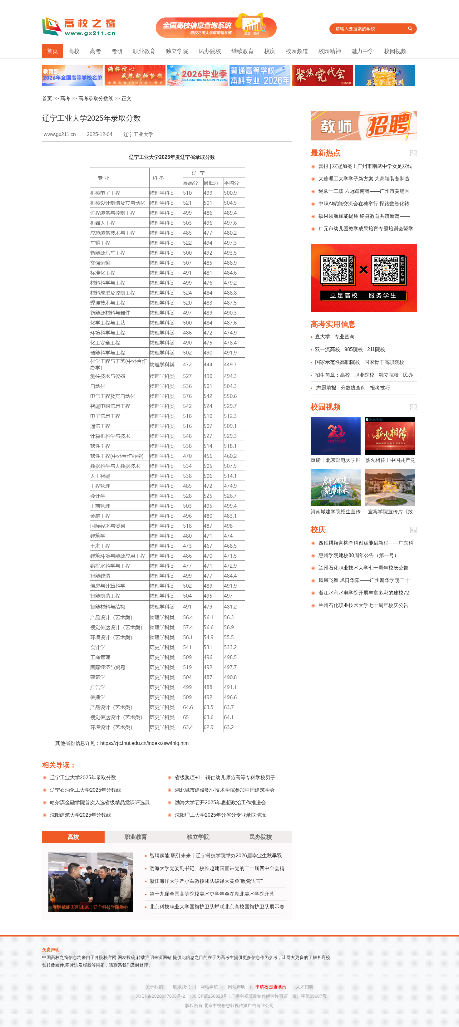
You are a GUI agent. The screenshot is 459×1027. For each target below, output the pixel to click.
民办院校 (210, 51)
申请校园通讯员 (270, 986)
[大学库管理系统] (216, 36)
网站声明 (236, 986)
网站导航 (209, 986)
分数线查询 (353, 387)
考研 (117, 51)
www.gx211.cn (60, 134)
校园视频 (395, 51)
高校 (74, 51)
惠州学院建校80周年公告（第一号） (358, 555)
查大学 (322, 336)
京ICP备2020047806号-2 (160, 996)
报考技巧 (380, 387)
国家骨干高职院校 (384, 362)
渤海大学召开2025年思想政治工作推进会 (220, 802)
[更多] (413, 153)
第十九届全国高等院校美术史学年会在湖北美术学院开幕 (212, 894)
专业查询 (344, 336)
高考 (95, 51)
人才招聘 (304, 986)
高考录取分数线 (95, 98)
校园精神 (329, 51)
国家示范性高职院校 (337, 362)
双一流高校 (327, 349)
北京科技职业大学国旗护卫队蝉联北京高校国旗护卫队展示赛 (217, 906)
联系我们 (181, 986)
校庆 (269, 51)
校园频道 (297, 51)
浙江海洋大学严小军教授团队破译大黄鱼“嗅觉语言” (206, 881)
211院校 (376, 349)
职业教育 (144, 51)
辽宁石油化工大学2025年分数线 (85, 790)
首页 (52, 51)
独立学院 (177, 51)
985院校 (353, 349)
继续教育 (242, 51)
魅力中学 (362, 51)
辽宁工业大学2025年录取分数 (83, 777)
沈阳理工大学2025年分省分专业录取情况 (220, 815)
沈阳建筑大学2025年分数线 (80, 815)
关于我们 (154, 986)
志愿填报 (326, 387)
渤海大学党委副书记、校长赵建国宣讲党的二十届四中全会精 (217, 868)
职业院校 (364, 375)
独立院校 (389, 375)
